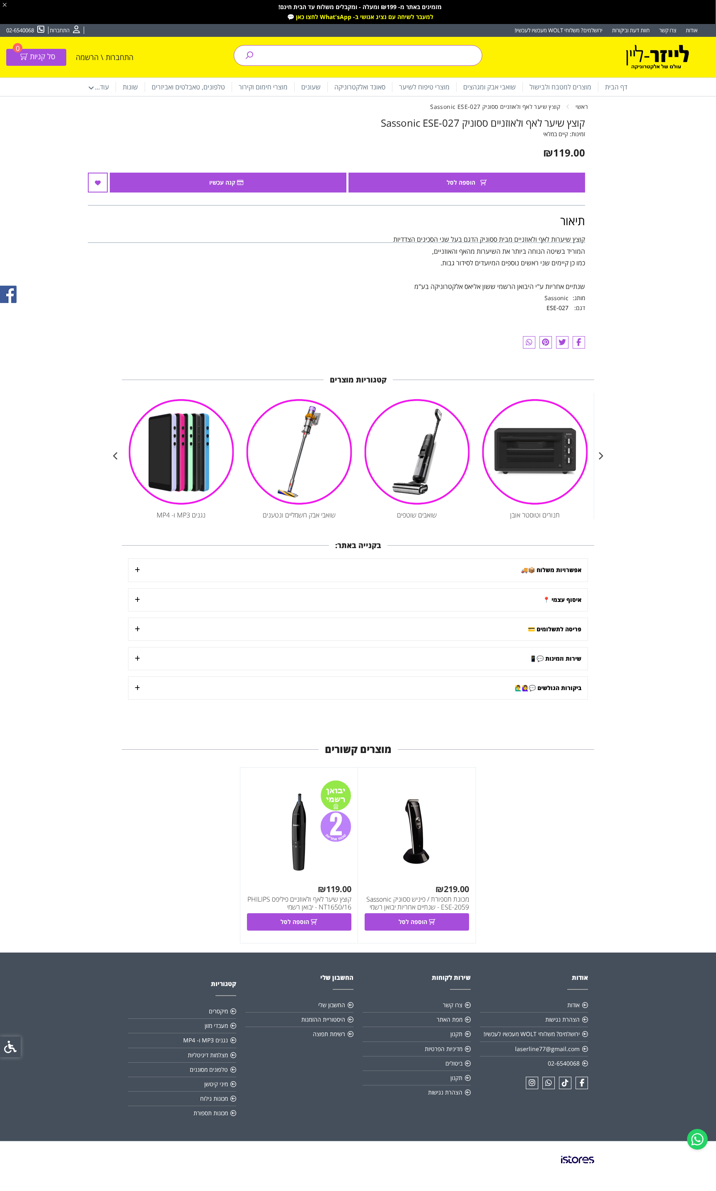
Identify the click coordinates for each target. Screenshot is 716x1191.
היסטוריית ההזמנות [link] (323, 1019)
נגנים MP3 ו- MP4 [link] (181, 515)
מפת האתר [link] (449, 1019)
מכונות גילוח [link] (214, 1098)
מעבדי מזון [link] (216, 1026)
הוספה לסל (462, 182)
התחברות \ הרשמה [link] (104, 57)
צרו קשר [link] (667, 30)
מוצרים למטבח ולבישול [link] (560, 86)
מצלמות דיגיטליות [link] (208, 1055)
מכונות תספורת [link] (211, 1113)
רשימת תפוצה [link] (329, 1034)
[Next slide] (115, 456)
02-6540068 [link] (564, 1063)
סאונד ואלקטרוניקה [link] (359, 86)
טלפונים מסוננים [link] (209, 1069)
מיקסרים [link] (218, 1011)
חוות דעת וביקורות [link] (631, 30)
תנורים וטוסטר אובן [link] (535, 515)
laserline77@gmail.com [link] (547, 1049)
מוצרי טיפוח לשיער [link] (424, 86)
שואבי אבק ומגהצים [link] (489, 86)
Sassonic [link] (556, 298)
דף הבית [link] (616, 86)
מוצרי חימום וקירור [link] (263, 86)
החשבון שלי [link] (331, 1005)
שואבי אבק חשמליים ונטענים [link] (299, 515)
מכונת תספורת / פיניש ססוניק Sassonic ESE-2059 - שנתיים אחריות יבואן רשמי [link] (417, 903)
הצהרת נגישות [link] (562, 1019)
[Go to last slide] (600, 456)
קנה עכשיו (223, 182)
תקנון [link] (456, 1034)
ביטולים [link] (453, 1063)
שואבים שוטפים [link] (417, 515)
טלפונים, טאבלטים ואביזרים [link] (188, 86)
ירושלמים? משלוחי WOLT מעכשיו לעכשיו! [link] (558, 30)
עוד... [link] (102, 86)
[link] (697, 1139)
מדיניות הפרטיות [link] (443, 1049)
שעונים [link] (311, 86)
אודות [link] (691, 30)
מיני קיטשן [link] (216, 1084)
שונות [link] (130, 86)
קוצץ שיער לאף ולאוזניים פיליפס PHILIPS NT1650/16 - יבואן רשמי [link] (299, 903)
